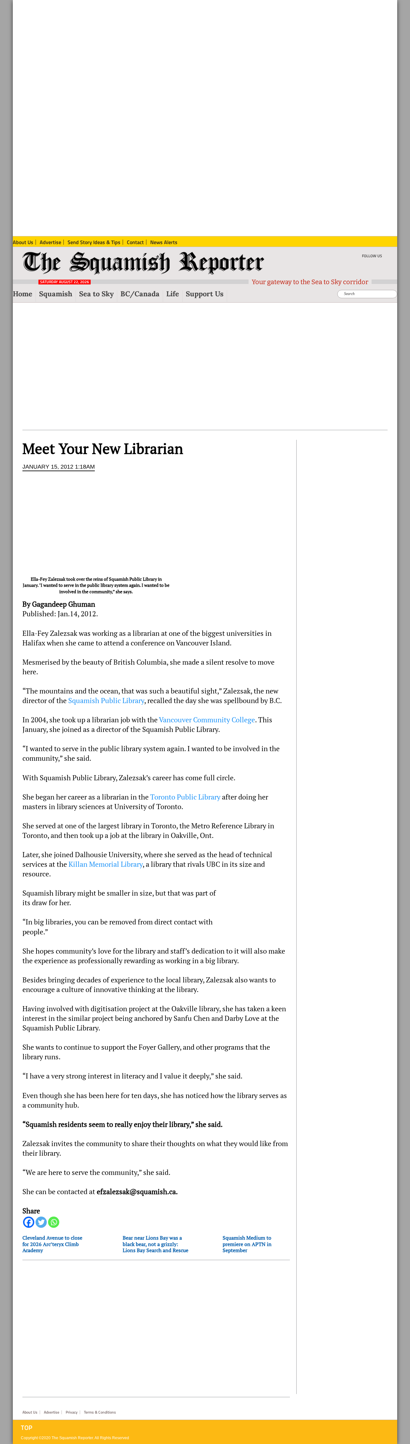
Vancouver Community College (207, 719)
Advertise (51, 1412)
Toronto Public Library (185, 796)
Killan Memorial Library (106, 864)
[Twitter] (41, 1222)
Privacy (72, 1412)
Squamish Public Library (106, 700)
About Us (29, 1412)
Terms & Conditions (100, 1412)
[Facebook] (28, 1222)
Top (26, 1427)
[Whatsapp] (53, 1222)
